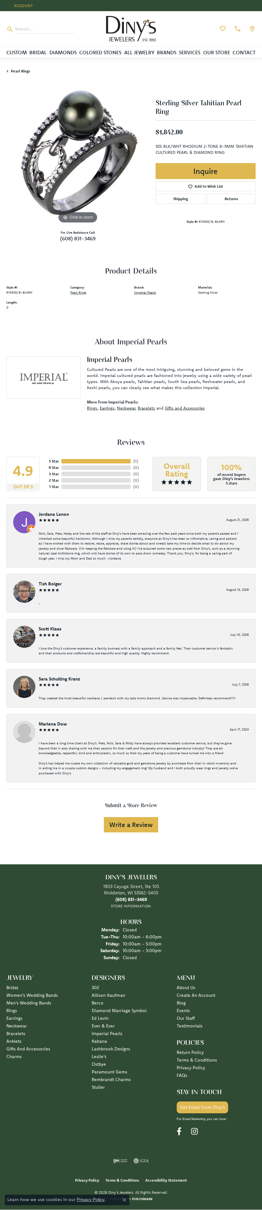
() (135, 461)
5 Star (54, 461)
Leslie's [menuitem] (99, 1056)
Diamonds (63, 52)
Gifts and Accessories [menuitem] (28, 1049)
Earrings (107, 407)
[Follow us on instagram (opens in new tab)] (194, 1131)
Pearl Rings (20, 71)
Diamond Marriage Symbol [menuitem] (119, 1010)
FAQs (182, 1075)
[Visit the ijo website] (120, 1161)
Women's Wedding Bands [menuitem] (32, 995)
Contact (244, 52)
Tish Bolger (50, 584)
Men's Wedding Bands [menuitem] (28, 1003)
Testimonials (190, 1026)
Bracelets (146, 407)
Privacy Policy (191, 1068)
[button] (23, 5)
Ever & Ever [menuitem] (103, 1026)
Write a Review (131, 825)
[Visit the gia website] (141, 1161)
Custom (16, 52)
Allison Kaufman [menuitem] (108, 995)
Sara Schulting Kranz (59, 679)
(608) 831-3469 (78, 238)
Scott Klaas (50, 629)
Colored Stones (100, 52)
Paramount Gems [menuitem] (109, 1072)
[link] (237, 29)
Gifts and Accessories (185, 407)
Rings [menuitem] (11, 1010)
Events (183, 1010)
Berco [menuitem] (98, 1003)
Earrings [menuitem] (14, 1018)
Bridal (38, 52)
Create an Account (196, 995)
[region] (77, 153)
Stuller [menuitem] (98, 1087)
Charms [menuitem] (14, 1056)
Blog (181, 1003)
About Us (186, 987)
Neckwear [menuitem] (16, 1026)
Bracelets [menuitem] (15, 1033)
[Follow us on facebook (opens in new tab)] (179, 1131)
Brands (166, 52)
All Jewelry (139, 52)
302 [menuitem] (95, 987)
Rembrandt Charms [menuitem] (111, 1079)
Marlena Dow (53, 724)
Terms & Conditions (197, 1060)
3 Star (54, 473)
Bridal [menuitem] (12, 987)
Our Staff (186, 1018)
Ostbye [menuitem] (99, 1064)
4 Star (54, 467)
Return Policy (190, 1052)
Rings (92, 407)
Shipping (180, 198)
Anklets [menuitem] (13, 1041)
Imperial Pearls (145, 292)
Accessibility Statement (166, 1180)
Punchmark (142, 1199)
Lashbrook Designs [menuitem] (111, 1049)
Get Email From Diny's (202, 1107)
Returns (231, 198)
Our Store (216, 52)
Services (189, 52)
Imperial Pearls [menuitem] (107, 1033)
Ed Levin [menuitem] (100, 1018)
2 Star (54, 480)
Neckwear (126, 407)
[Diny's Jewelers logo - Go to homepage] (131, 28)
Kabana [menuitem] (99, 1041)
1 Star (54, 486)
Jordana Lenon (54, 514)
